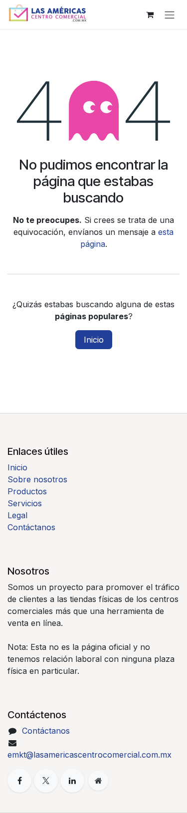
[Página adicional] (98, 781)
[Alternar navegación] (170, 14)
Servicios (24, 503)
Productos (27, 491)
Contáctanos (31, 527)
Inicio (94, 340)
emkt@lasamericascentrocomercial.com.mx (89, 755)
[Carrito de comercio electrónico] (150, 14)
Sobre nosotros (37, 479)
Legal (17, 515)
